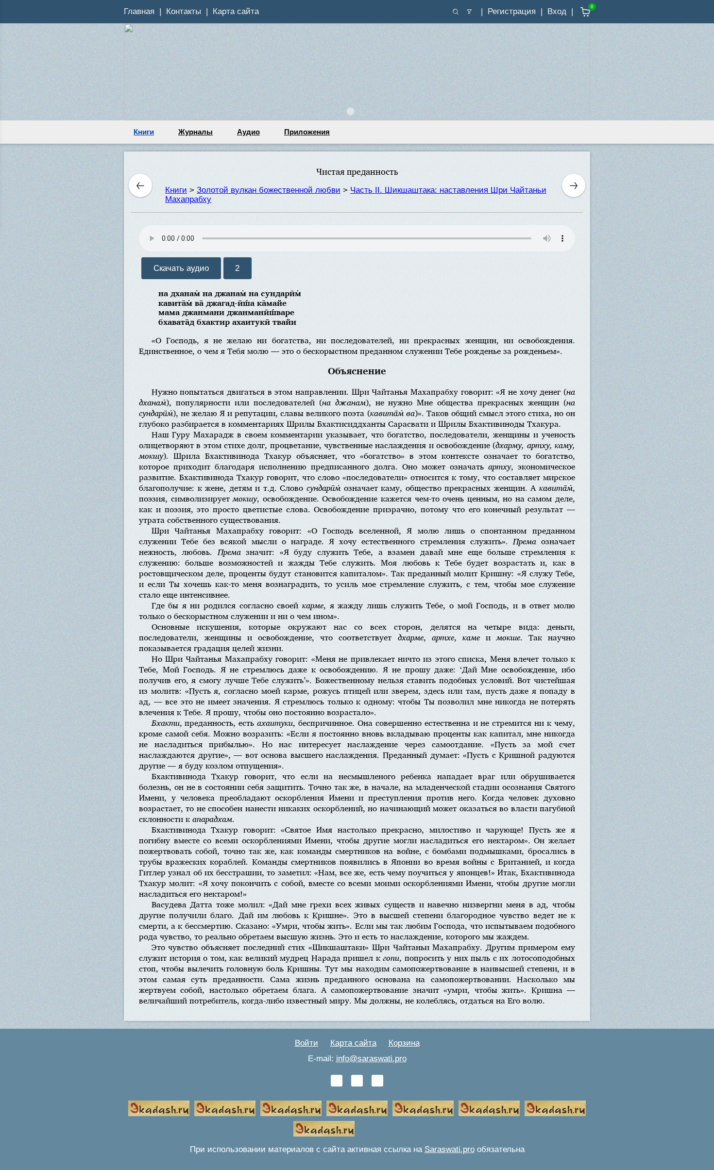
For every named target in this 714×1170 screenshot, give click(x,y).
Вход (556, 11)
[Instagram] (377, 1080)
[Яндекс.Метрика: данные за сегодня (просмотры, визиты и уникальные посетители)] (390, 1129)
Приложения (307, 132)
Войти (306, 1043)
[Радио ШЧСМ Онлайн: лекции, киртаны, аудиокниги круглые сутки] (423, 1108)
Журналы (195, 132)
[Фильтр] (469, 11)
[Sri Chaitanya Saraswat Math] (158, 1108)
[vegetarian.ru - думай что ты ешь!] (224, 1108)
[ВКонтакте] (336, 1080)
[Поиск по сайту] (455, 11)
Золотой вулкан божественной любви (268, 190)
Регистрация (512, 11)
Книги (144, 132)
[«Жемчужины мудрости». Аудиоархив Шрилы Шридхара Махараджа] (489, 1108)
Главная (139, 11)
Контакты (183, 11)
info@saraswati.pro (371, 1058)
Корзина (404, 1043)
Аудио (248, 132)
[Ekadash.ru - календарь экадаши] (291, 1108)
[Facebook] (357, 1080)
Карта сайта (236, 11)
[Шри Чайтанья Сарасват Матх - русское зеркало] (357, 1108)
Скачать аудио (181, 268)
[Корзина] (578, 12)
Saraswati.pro (450, 1149)
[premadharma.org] (324, 1129)
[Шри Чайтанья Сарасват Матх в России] (555, 1108)
